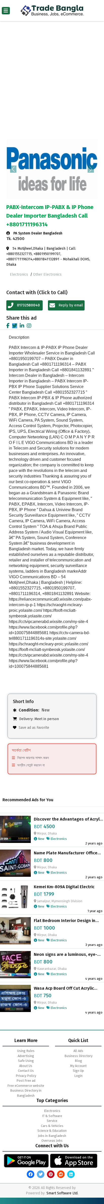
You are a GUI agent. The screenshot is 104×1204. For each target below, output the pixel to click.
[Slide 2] (47, 192)
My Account (78, 1066)
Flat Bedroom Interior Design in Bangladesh (64, 920)
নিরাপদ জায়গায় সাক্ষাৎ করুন (33, 758)
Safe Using (26, 1061)
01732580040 (28, 305)
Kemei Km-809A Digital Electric (64, 886)
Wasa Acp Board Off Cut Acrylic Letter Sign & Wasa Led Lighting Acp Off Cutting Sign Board (65, 988)
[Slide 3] (56, 192)
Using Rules (26, 1051)
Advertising (26, 1056)
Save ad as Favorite (34, 727)
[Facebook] (8, 326)
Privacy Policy (26, 1076)
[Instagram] (29, 326)
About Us (25, 1066)
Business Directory (78, 1056)
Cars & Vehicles (52, 1126)
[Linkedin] (22, 326)
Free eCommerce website (25, 1086)
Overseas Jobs (52, 1140)
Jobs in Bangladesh (52, 1136)
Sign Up (78, 1071)
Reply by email (70, 305)
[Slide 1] (38, 192)
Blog (78, 1061)
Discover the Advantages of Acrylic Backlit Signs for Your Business (68, 819)
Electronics (19, 274)
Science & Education (52, 1131)
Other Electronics (47, 274)
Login (78, 1076)
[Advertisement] (52, 83)
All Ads (78, 1051)
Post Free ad (25, 1080)
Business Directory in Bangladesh (25, 1093)
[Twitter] (14, 326)
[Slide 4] (65, 192)
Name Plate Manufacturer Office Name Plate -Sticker (65, 853)
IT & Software (52, 1116)
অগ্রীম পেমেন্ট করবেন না (31, 765)
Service (52, 1121)
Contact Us (26, 1071)
